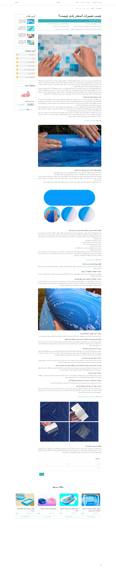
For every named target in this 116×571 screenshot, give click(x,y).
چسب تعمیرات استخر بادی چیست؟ (82, 8)
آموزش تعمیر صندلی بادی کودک (48, 508)
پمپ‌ (33, 58)
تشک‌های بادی (30, 62)
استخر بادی (61, 90)
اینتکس (87, 174)
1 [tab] (31, 109)
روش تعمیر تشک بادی (90, 259)
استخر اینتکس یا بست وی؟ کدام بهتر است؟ (21, 28)
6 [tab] (22, 109)
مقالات (92, 8)
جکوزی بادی (31, 66)
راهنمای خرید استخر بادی (89, 120)
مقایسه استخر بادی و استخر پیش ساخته (86, 396)
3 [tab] (28, 109)
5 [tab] (25, 109)
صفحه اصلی (98, 8)
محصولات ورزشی (29, 77)
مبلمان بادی (31, 73)
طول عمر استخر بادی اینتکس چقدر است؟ (22, 42)
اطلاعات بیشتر (21, 104)
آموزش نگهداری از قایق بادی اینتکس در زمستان (21, 35)
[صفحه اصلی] (100, 2)
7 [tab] (21, 109)
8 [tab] (19, 109)
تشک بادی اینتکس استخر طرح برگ (27, 101)
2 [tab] (29, 109)
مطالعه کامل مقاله (25, 516)
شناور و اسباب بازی (29, 69)
